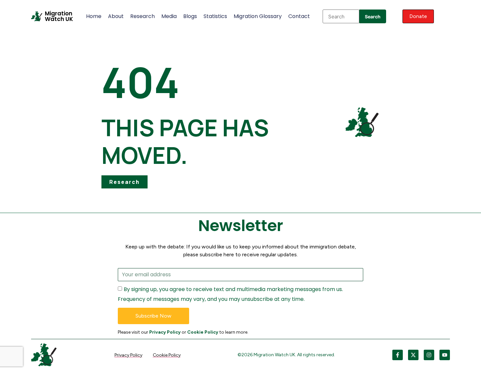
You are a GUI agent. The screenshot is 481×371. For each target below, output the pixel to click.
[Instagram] (429, 355)
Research (142, 16)
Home (93, 16)
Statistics (215, 16)
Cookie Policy (202, 332)
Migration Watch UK (59, 16)
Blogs (190, 16)
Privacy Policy (165, 332)
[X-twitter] (413, 355)
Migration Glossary (258, 16)
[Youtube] (444, 355)
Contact (299, 16)
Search (373, 16)
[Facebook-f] (397, 355)
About (116, 16)
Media (169, 16)
